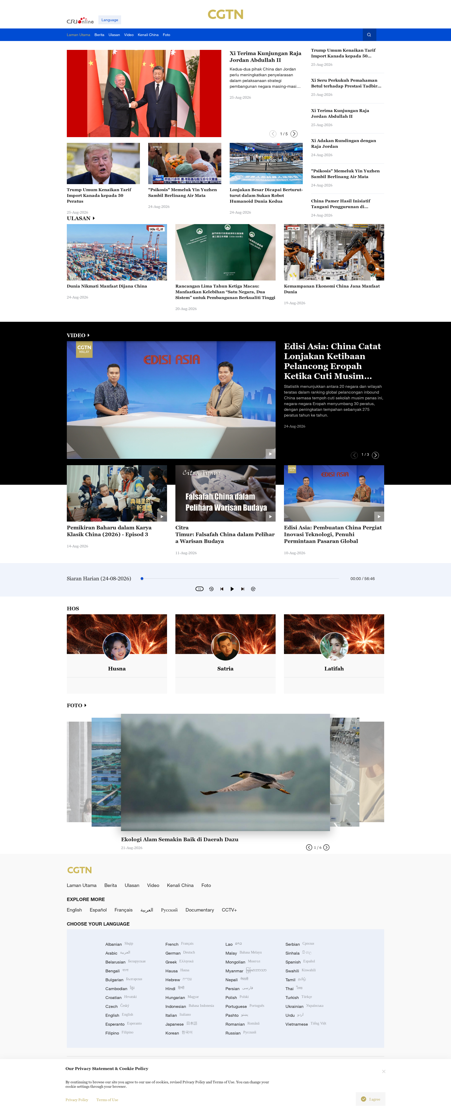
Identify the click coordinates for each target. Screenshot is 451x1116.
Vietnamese (306, 1024)
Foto (206, 885)
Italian (178, 1015)
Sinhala (299, 953)
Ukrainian (304, 1006)
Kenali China (180, 885)
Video (153, 885)
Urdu (295, 1015)
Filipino (119, 1033)
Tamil (296, 979)
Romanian (242, 1024)
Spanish (300, 962)
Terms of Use (107, 1099)
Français (124, 910)
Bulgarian (123, 979)
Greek (179, 962)
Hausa (177, 970)
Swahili (301, 970)
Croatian (121, 997)
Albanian (119, 944)
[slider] (142, 578)
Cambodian (119, 988)
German (180, 953)
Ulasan (132, 885)
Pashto (236, 1015)
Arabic (117, 953)
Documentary (200, 910)
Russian (240, 1033)
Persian (239, 988)
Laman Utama (82, 885)
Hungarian (182, 997)
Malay (243, 953)
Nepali (236, 979)
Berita (110, 885)
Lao (233, 944)
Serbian (300, 944)
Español (98, 910)
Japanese (181, 1024)
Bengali (116, 970)
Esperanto (123, 1024)
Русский (169, 910)
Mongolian (242, 962)
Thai (294, 988)
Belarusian (125, 962)
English (74, 910)
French (179, 944)
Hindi (174, 988)
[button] (272, 133)
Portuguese (244, 1006)
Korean (179, 1033)
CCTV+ (229, 910)
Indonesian (189, 1006)
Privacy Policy (77, 1099)
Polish (237, 997)
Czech (117, 1006)
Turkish (299, 997)
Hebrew (178, 979)
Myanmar (245, 970)
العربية (146, 910)
